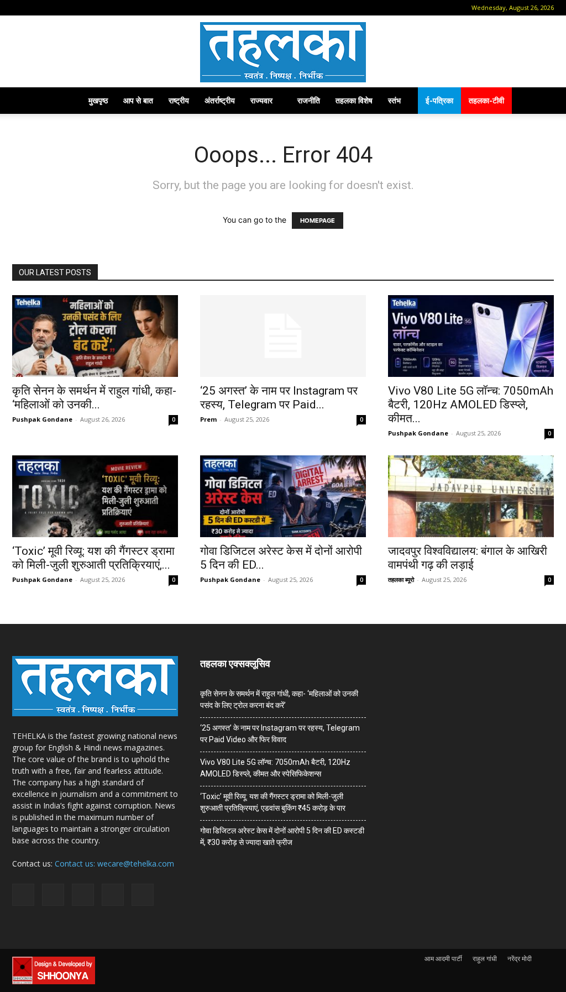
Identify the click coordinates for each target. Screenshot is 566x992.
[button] (20, 7)
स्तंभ (394, 100)
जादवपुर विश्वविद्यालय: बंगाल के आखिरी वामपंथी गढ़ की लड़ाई (467, 557)
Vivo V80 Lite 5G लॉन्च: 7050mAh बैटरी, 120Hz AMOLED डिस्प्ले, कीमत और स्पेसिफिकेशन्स (275, 768)
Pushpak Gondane (42, 419)
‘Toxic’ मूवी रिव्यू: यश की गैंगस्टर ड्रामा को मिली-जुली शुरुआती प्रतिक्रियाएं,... (93, 557)
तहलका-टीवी (486, 100)
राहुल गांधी (485, 958)
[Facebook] (37, 7)
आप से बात (138, 100)
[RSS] (73, 7)
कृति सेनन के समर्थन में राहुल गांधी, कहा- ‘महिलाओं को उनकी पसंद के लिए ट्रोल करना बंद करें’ (279, 699)
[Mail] (55, 7)
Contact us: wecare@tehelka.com (114, 863)
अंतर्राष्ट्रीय (220, 100)
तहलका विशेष (354, 100)
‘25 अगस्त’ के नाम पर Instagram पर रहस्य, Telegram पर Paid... (279, 397)
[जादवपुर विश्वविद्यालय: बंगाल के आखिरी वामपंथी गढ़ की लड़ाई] (471, 496)
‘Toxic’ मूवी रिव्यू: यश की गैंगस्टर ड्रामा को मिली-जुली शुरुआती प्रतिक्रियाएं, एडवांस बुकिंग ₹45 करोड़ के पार (272, 802)
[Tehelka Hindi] (283, 52)
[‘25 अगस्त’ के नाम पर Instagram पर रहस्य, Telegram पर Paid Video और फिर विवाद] (283, 336)
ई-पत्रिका (439, 100)
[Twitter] (91, 7)
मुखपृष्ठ (98, 100)
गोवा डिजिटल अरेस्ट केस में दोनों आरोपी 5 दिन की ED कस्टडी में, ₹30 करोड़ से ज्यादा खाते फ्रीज (282, 836)
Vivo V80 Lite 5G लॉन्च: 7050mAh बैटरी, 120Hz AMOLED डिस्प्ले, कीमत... (470, 404)
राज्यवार (261, 100)
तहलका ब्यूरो (401, 579)
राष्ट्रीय (179, 100)
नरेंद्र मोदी (519, 958)
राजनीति (308, 100)
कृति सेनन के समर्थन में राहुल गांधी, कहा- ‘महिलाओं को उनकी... (94, 397)
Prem (208, 419)
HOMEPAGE (317, 220)
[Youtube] (110, 7)
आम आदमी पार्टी (443, 958)
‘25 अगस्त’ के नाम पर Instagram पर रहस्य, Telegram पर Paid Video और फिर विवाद (280, 733)
